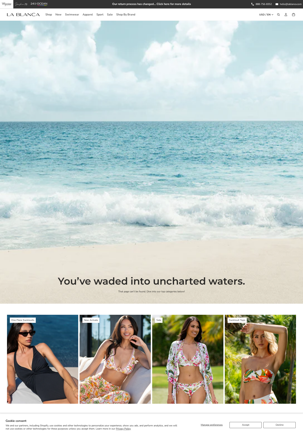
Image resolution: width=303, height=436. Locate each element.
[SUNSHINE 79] (21, 4)
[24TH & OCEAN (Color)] (39, 4)
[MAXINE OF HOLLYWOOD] (6, 4)
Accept (245, 425)
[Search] (278, 14)
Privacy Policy (123, 428)
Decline (280, 425)
